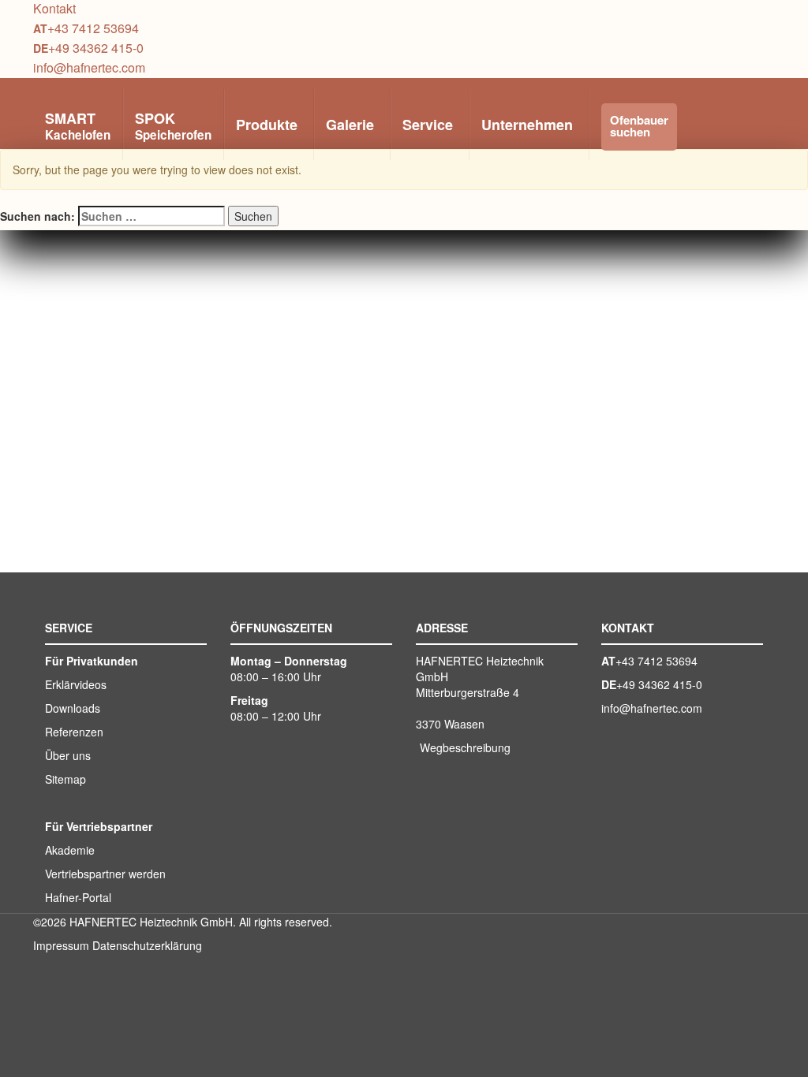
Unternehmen (527, 124)
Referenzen (74, 732)
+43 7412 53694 (93, 28)
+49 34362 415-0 (96, 48)
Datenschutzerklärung (147, 945)
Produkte (266, 124)
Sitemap (65, 779)
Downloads (72, 708)
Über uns (68, 755)
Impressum (61, 945)
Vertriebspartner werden (105, 873)
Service (427, 124)
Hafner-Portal (78, 897)
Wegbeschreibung (465, 747)
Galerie (350, 124)
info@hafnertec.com (89, 67)
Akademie (70, 850)
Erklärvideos (76, 684)
